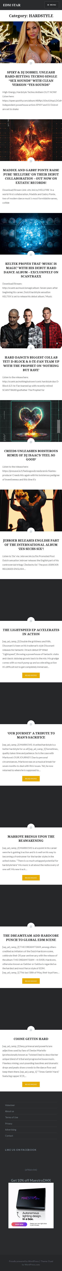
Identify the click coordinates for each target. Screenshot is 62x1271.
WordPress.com (32, 1264)
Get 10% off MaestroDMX (31, 1180)
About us (9, 1111)
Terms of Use (11, 1117)
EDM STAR (11, 4)
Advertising (10, 1129)
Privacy (8, 1123)
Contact (9, 1135)
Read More (31, 675)
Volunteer (10, 1105)
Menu (53, 5)
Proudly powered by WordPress (24, 1261)
